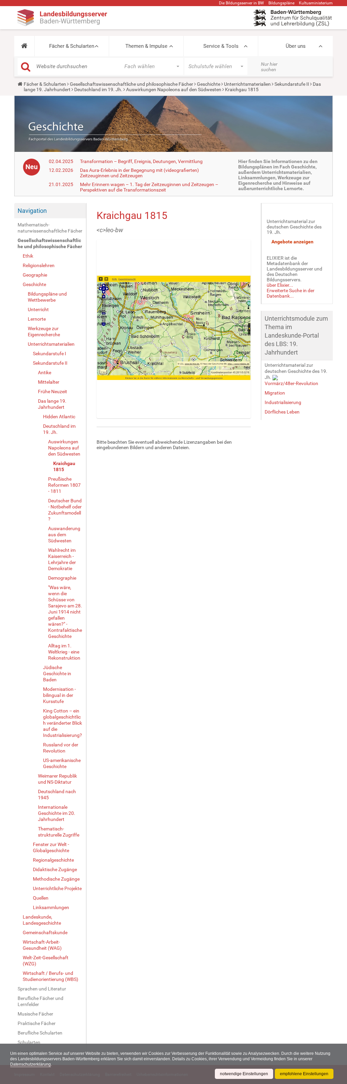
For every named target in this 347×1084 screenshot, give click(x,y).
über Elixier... (280, 285)
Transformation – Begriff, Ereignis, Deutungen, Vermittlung (141, 161)
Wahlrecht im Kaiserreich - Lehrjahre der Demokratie (62, 559)
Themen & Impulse (146, 46)
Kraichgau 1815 (64, 466)
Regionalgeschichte (53, 860)
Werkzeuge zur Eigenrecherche (44, 331)
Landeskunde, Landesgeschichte (42, 920)
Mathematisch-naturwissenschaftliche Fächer (50, 228)
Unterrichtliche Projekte (57, 888)
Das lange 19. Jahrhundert (52, 404)
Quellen (40, 898)
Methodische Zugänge (56, 879)
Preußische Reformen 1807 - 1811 (64, 485)
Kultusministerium (316, 3)
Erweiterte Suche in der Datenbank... (290, 293)
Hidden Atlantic (59, 416)
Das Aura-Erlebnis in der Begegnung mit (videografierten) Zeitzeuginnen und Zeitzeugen (139, 172)
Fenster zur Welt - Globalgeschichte (51, 847)
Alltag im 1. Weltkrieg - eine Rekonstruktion (64, 652)
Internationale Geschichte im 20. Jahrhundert (56, 813)
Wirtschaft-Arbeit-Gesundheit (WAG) (42, 945)
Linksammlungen (51, 907)
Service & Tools (221, 46)
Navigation (32, 210)
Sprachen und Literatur (42, 988)
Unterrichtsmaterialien (247, 84)
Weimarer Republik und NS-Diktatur (57, 779)
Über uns (296, 46)
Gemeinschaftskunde (45, 932)
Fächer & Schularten (71, 46)
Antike (44, 372)
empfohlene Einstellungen (304, 1073)
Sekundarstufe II (291, 84)
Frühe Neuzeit (52, 391)
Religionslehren (39, 265)
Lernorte (37, 319)
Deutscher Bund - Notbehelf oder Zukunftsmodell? (65, 510)
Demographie (62, 578)
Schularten (29, 1042)
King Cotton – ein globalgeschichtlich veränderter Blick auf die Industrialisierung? (62, 723)
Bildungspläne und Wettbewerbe (47, 297)
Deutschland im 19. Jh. (98, 89)
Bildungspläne (281, 3)
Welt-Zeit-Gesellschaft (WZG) (45, 960)
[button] (24, 46)
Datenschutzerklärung (30, 1064)
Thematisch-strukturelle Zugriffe (58, 832)
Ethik (28, 256)
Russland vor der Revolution (60, 748)
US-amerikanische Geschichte (62, 763)
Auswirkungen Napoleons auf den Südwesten (173, 89)
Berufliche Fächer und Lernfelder (40, 1001)
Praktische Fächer (37, 1023)
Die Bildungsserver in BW (241, 3)
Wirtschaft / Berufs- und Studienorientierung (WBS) (50, 976)
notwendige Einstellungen (244, 1073)
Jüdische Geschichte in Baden (57, 673)
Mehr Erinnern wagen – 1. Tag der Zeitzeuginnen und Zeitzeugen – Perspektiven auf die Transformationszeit (149, 187)
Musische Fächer (35, 1014)
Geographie (35, 275)
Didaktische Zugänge (55, 869)
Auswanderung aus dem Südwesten (64, 534)
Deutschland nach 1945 (57, 794)
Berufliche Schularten (40, 1033)
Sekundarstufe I (49, 353)
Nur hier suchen (269, 66)
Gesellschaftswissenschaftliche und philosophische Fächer (131, 84)
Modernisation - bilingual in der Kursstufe (59, 695)
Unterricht (38, 309)
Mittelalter (48, 382)
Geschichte (208, 84)
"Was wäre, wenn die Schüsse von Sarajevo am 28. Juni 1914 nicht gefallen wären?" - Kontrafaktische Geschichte (65, 612)
